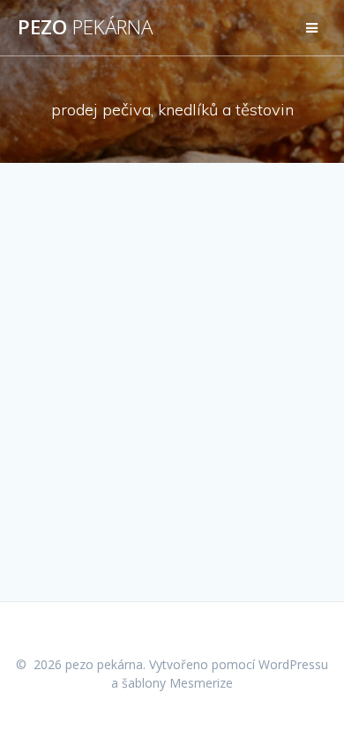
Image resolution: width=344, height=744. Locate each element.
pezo (85, 27)
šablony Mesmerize (177, 682)
